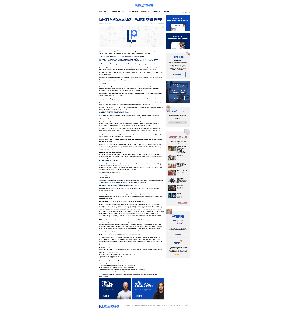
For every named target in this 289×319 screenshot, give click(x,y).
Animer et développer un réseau (118, 12)
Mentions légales (139, 305)
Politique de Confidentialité (176, 305)
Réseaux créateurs (133, 12)
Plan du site (187, 305)
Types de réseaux (114, 16)
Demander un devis (177, 74)
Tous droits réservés (150, 305)
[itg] (178, 223)
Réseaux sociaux (145, 12)
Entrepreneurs (156, 12)
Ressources (166, 12)
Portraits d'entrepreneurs (181, 170)
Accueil (100, 16)
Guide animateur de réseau (177, 19)
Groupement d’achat (123, 16)
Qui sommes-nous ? (129, 305)
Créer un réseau (103, 12)
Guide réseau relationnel (178, 37)
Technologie (178, 193)
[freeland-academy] (178, 243)
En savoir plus (105, 296)
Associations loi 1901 (180, 163)
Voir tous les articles (182, 202)
